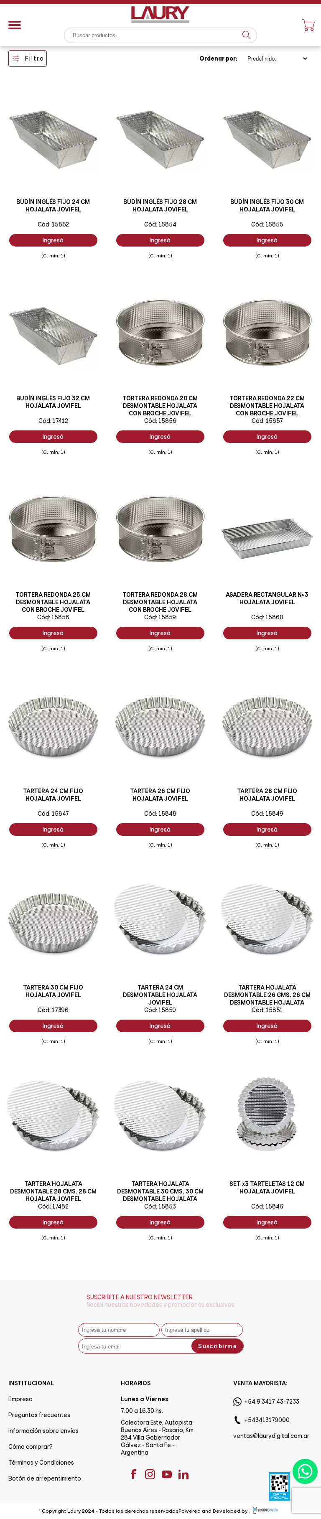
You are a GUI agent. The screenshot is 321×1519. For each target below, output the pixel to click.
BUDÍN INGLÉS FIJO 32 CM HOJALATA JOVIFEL (53, 402)
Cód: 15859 (160, 617)
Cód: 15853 (160, 1206)
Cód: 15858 (53, 617)
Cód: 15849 (267, 813)
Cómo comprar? (30, 1446)
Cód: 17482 (53, 1206)
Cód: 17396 (53, 1010)
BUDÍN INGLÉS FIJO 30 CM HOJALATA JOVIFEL (267, 205)
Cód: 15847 (53, 813)
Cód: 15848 (160, 813)
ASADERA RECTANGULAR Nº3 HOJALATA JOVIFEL (267, 598)
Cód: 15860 (267, 617)
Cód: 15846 (267, 1206)
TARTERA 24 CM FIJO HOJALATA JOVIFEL (53, 794)
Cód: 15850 (160, 1010)
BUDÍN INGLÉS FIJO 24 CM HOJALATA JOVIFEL (53, 205)
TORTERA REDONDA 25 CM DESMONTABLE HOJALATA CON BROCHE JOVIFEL (53, 602)
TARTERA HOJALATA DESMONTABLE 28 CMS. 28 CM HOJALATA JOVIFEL (53, 1191)
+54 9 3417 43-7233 (271, 1401)
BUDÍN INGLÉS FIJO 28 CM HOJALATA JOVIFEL (160, 205)
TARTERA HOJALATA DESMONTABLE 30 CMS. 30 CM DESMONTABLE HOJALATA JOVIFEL (160, 1195)
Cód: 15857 (267, 421)
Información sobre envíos (43, 1431)
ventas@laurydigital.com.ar (271, 1436)
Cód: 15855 (267, 224)
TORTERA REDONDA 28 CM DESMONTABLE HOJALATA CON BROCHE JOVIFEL (160, 602)
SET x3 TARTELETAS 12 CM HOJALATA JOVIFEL (267, 1187)
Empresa (20, 1399)
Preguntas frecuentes (39, 1415)
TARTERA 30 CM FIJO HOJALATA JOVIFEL (53, 991)
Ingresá (53, 240)
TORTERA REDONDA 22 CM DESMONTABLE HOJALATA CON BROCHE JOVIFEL (267, 405)
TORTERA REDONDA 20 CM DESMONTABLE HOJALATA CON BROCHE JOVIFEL (160, 405)
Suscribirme (217, 1346)
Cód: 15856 (160, 421)
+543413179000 (267, 1420)
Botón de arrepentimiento (44, 1478)
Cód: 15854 (160, 224)
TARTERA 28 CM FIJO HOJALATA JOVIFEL (267, 794)
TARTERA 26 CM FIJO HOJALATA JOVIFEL (160, 794)
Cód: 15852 (53, 224)
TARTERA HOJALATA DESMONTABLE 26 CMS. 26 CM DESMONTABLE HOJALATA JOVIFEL (267, 999)
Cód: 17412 (53, 421)
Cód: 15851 (267, 1010)
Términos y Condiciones (41, 1462)
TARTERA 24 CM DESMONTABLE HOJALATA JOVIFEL (160, 995)
